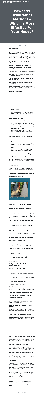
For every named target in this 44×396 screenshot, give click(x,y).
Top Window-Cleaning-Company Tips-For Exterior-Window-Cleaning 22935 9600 (16, 2)
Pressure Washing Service (26, 57)
